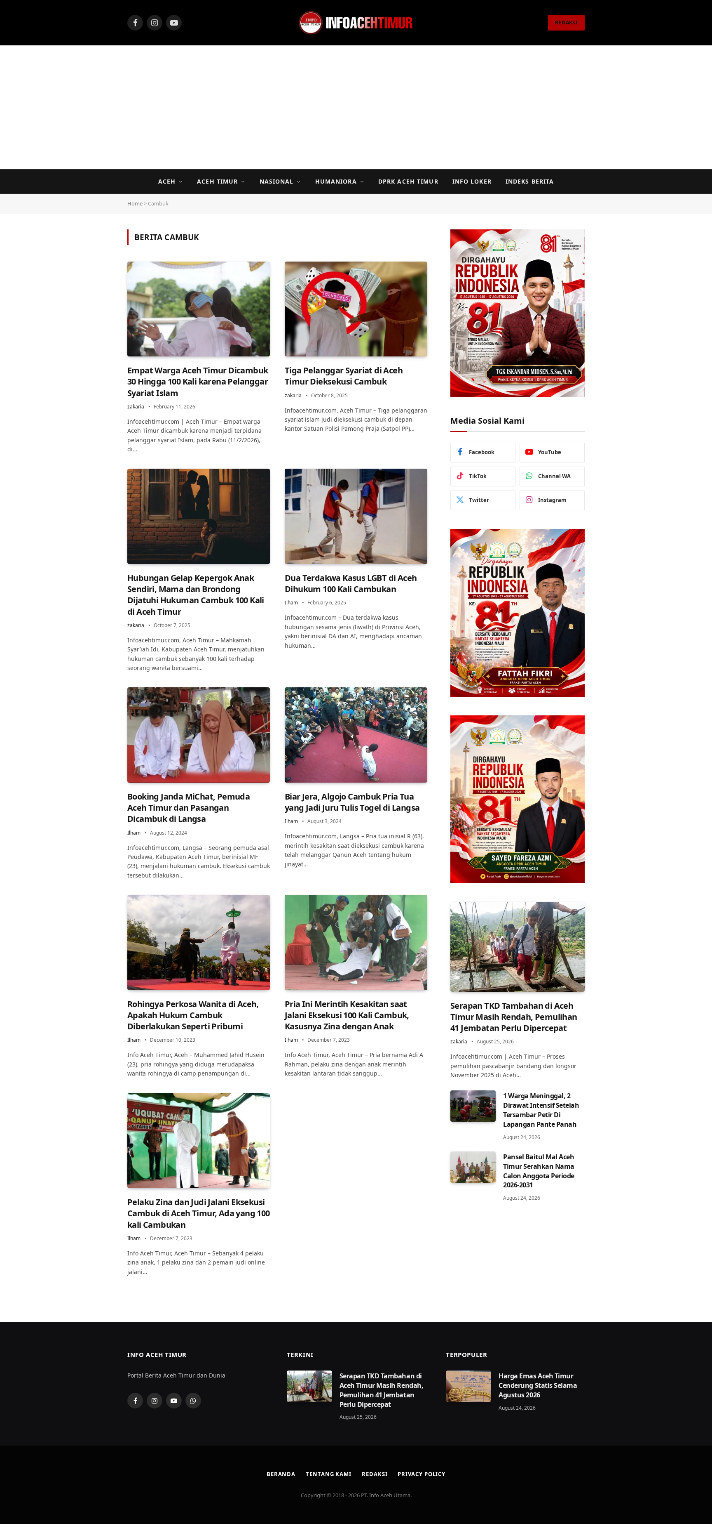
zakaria (135, 406)
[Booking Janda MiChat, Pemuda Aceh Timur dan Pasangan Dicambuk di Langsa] (198, 735)
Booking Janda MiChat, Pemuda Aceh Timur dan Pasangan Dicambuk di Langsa (188, 807)
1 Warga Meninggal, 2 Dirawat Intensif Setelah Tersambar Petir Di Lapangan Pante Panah (541, 1110)
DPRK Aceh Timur (408, 181)
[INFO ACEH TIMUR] (356, 22)
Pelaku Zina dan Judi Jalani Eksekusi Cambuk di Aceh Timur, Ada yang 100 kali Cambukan (198, 1213)
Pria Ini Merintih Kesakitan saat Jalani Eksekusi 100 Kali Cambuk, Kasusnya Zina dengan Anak (347, 1015)
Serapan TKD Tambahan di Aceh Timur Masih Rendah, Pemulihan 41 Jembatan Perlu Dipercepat (513, 1016)
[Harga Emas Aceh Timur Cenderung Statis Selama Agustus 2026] (468, 1386)
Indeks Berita (530, 181)
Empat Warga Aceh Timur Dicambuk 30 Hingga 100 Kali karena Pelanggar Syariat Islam (197, 381)
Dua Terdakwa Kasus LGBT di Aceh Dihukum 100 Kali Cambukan (351, 583)
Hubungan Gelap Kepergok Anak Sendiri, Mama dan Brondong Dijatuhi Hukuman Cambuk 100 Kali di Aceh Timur (195, 594)
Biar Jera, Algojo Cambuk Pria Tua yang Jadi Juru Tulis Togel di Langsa (352, 802)
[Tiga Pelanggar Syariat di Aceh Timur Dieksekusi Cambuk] (356, 309)
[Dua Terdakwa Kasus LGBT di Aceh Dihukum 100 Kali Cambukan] (356, 516)
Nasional (277, 181)
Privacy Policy (421, 1474)
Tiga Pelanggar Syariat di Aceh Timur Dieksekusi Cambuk (344, 376)
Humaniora (336, 181)
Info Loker (472, 181)
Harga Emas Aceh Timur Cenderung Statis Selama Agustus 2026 (538, 1385)
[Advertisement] (356, 107)
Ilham (291, 602)
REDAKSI (566, 22)
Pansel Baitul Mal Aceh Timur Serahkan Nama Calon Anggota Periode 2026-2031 (538, 1171)
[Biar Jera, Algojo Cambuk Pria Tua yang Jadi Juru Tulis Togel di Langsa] (356, 735)
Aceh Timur (217, 181)
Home (135, 203)
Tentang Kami (328, 1474)
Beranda (281, 1474)
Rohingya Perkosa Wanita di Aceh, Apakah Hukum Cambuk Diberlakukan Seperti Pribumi (193, 1015)
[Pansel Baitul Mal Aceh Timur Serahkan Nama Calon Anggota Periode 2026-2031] (473, 1167)
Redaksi (374, 1474)
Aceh (167, 181)
